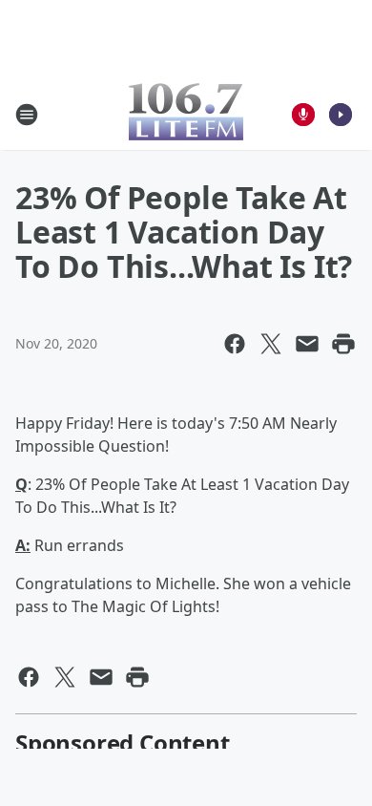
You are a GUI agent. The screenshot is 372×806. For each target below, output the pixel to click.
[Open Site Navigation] (26, 114)
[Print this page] (343, 343)
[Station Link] (186, 114)
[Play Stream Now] (340, 114)
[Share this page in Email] (307, 343)
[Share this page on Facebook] (234, 343)
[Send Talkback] (303, 114)
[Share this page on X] (271, 343)
